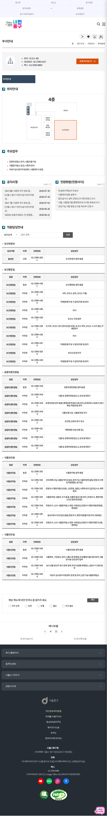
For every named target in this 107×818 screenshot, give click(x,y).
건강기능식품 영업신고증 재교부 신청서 (75, 206)
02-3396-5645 (37, 507)
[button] (61, 631)
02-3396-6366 (37, 336)
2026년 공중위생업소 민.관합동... (19, 215)
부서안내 (7, 79)
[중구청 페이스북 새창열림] (66, 781)
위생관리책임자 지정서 (68, 191)
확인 (93, 600)
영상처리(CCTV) (53, 722)
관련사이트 (11, 686)
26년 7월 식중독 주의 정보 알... (18, 203)
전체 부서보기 (85, 61)
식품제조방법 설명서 (67, 195)
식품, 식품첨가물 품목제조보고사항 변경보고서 (78, 202)
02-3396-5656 (37, 490)
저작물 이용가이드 (53, 716)
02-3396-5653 (37, 481)
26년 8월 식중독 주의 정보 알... (18, 191)
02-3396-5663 (37, 558)
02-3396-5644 (37, 413)
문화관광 (80, 8)
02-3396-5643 (37, 404)
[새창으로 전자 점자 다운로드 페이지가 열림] (94, 36)
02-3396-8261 (37, 259)
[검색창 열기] (98, 24)
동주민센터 (11, 664)
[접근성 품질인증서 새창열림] (58, 795)
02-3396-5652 (37, 515)
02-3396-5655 (37, 498)
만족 (30, 606)
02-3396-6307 (37, 319)
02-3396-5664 (37, 575)
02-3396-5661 (37, 549)
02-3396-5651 (37, 472)
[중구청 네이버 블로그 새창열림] (49, 781)
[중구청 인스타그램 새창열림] (58, 781)
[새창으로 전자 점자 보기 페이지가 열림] (101, 36)
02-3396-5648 (37, 447)
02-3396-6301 (37, 285)
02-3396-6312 (37, 421)
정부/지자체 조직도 (53, 738)
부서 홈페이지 (12, 652)
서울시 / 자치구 (13, 675)
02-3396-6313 (37, 430)
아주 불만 (69, 606)
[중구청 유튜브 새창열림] (41, 781)
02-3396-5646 (37, 396)
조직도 (53, 733)
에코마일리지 (26, 639)
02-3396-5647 (37, 438)
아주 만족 (15, 606)
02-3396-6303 (37, 293)
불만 (55, 606)
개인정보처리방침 (53, 711)
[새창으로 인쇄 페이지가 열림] (88, 36)
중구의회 (89, 3)
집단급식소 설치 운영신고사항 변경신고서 (76, 198)
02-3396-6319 (37, 344)
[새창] (101, 184)
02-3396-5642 (37, 524)
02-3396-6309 (37, 302)
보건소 (53, 3)
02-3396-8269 (37, 353)
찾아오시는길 (53, 727)
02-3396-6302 (37, 327)
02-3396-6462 (37, 310)
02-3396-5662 (37, 566)
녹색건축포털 (80, 639)
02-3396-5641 (37, 387)
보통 (42, 606)
